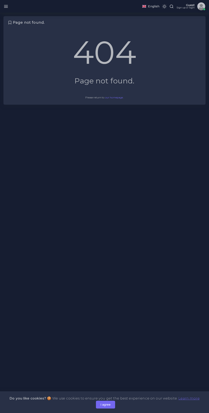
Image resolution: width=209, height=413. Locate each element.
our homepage (114, 97)
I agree (105, 404)
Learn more (188, 398)
